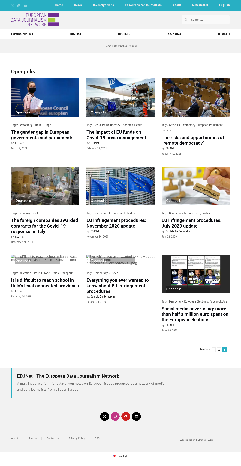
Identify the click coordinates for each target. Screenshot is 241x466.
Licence (32, 438)
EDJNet (19, 143)
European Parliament (210, 125)
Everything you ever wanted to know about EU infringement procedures (117, 285)
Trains (55, 273)
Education (25, 273)
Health (138, 125)
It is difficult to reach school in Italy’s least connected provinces (45, 282)
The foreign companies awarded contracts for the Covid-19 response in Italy (44, 226)
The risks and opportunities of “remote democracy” (193, 140)
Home (107, 45)
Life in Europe (42, 125)
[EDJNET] (35, 12)
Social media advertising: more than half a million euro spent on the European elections (195, 314)
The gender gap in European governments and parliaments (42, 134)
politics (166, 130)
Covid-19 (99, 125)
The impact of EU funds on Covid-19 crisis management (116, 134)
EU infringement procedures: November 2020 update (116, 223)
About (14, 438)
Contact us (53, 438)
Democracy (25, 125)
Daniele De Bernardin (178, 231)
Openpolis (120, 45)
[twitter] (12, 5)
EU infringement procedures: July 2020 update (191, 223)
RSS (97, 438)
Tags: (15, 125)
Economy (127, 125)
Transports (66, 273)
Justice (130, 213)
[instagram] (18, 5)
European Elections (196, 301)
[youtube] (25, 5)
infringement (117, 213)
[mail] (136, 416)
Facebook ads (218, 301)
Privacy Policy (77, 438)
